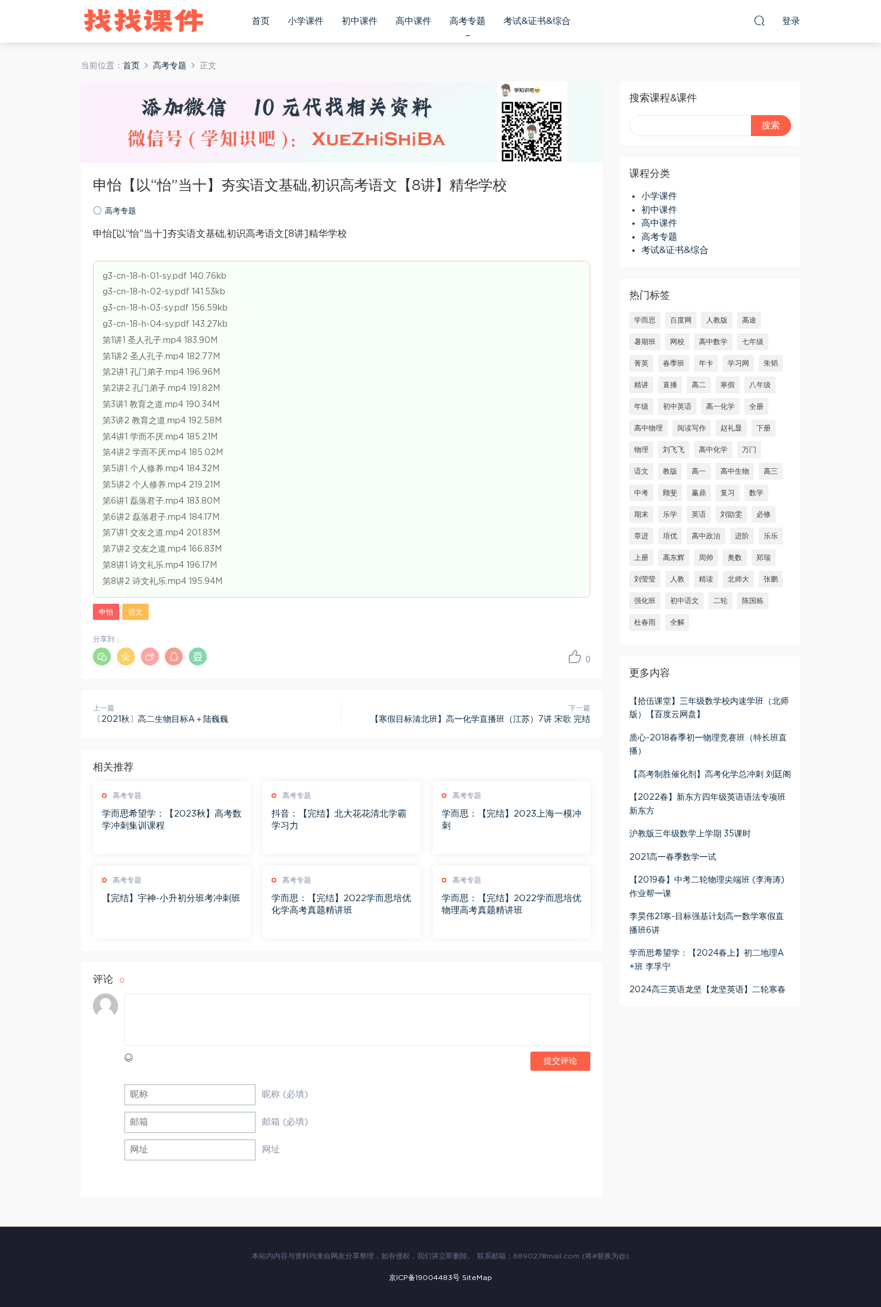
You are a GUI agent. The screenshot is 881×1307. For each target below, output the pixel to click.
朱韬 (771, 363)
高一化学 (720, 406)
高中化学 (713, 449)
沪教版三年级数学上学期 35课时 (690, 834)
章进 (641, 536)
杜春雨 (645, 622)
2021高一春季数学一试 (672, 857)
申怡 (106, 612)
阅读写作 (691, 428)
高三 (771, 471)
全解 (677, 622)
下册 (763, 428)
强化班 (645, 600)
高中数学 (713, 341)
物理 (641, 449)
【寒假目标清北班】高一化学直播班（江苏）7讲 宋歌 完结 (480, 719)
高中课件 (414, 21)
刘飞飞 (673, 449)
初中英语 (677, 406)
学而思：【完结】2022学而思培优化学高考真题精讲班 (341, 904)
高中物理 (648, 428)
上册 (641, 557)
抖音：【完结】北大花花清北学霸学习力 (338, 819)
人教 (677, 579)
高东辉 (673, 557)
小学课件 (306, 21)
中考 (641, 492)
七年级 (753, 341)
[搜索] (759, 20)
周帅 (706, 557)
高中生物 (734, 471)
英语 (699, 514)
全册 (756, 406)
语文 (135, 612)
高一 (699, 471)
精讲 (641, 385)
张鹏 (771, 579)
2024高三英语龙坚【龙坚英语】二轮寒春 (707, 990)
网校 (677, 341)
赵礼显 (731, 428)
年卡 (706, 363)
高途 (749, 320)
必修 (763, 514)
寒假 (727, 385)
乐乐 (771, 536)
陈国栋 (753, 600)
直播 (670, 385)
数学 (756, 492)
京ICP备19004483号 (424, 1277)
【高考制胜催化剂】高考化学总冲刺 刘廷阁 (710, 774)
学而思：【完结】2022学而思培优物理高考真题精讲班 (511, 904)
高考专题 (467, 21)
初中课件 (360, 21)
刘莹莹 (645, 579)
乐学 (670, 514)
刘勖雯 (731, 514)
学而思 (645, 320)
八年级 (760, 385)
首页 (261, 21)
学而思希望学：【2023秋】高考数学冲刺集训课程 (172, 819)
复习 (727, 492)
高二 (699, 385)
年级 (641, 406)
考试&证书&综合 (537, 21)
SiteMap (477, 1277)
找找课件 (144, 21)
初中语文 (684, 600)
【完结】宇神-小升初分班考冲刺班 (171, 898)
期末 (641, 514)
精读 (706, 579)
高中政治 (706, 536)
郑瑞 (763, 557)
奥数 (735, 557)
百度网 (681, 320)
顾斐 (670, 492)
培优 (670, 536)
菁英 (641, 363)
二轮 (720, 600)
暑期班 (645, 341)
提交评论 (560, 1061)
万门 (749, 449)
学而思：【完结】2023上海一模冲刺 (511, 819)
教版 (670, 471)
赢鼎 (699, 492)
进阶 (742, 536)
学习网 (738, 363)
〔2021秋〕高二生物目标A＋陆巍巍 (160, 719)
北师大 (738, 579)
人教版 (717, 320)
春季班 (673, 363)
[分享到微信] (102, 656)
